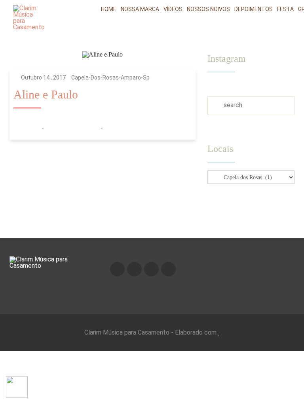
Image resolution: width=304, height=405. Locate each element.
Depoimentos (253, 9)
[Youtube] (151, 269)
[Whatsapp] (168, 269)
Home (108, 9)
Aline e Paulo (45, 95)
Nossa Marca (140, 9)
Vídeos (172, 9)
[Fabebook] (117, 269)
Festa (285, 9)
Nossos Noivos (208, 9)
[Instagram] (134, 269)
